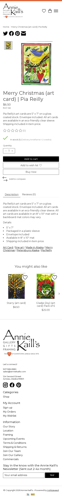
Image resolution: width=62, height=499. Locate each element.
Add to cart (31, 159)
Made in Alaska (34, 247)
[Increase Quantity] (12, 151)
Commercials (11, 459)
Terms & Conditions (14, 442)
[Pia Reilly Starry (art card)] (16, 286)
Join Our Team (12, 451)
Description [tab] (12, 194)
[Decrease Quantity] (6, 151)
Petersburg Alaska (28, 250)
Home (6, 27)
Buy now (31, 171)
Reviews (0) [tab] (29, 194)
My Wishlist (9, 415)
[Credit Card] (28, 494)
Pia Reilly (46, 250)
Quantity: (7, 145)
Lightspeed (53, 490)
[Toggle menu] (56, 11)
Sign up (7, 407)
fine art (19, 247)
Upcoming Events (14, 438)
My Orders (9, 411)
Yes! (52, 475)
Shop (6, 396)
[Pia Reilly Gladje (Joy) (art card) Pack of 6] (46, 286)
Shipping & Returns (14, 447)
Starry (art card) (16, 303)
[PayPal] (33, 494)
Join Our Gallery (13, 455)
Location (8, 430)
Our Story (9, 426)
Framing (8, 434)
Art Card (8, 247)
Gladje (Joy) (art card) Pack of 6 (45, 304)
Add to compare (17, 179)
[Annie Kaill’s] (13, 11)
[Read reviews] (13, 130)
